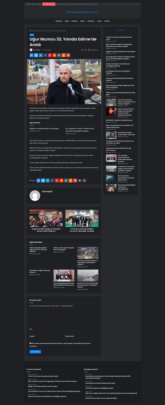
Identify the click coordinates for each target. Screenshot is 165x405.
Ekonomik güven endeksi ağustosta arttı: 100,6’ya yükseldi (38, 249)
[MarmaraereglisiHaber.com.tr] (82, 12)
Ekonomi (75, 21)
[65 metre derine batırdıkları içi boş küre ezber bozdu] (111, 178)
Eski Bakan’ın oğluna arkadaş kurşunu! (40, 271)
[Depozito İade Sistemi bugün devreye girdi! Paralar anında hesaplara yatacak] (111, 111)
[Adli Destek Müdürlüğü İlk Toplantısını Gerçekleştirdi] (111, 187)
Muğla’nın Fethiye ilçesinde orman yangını (68, 4)
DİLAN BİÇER (36, 50)
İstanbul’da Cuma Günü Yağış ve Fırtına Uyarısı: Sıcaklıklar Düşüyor (87, 285)
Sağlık (82, 21)
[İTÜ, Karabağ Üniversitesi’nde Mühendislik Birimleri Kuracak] (63, 275)
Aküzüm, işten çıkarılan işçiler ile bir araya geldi (63, 249)
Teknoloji (90, 21)
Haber (67, 21)
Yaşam (99, 21)
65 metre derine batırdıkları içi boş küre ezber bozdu (126, 178)
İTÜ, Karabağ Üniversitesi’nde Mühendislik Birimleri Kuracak (63, 284)
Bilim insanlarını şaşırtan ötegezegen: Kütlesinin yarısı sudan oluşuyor (119, 45)
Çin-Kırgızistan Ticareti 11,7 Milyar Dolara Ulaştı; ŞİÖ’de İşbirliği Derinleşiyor (120, 58)
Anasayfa (58, 21)
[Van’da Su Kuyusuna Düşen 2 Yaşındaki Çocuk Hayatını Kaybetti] (87, 253)
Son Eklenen (120, 30)
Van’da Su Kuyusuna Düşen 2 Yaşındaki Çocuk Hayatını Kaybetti (87, 262)
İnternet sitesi (69, 336)
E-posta (32, 336)
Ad (31, 329)
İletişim (107, 21)
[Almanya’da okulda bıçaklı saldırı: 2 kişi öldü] (111, 135)
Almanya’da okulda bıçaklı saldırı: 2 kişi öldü (126, 134)
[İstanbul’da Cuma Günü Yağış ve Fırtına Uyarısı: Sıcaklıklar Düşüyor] (87, 275)
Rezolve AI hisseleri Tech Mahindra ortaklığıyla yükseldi (118, 65)
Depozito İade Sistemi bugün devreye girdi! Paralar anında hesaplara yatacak (125, 112)
